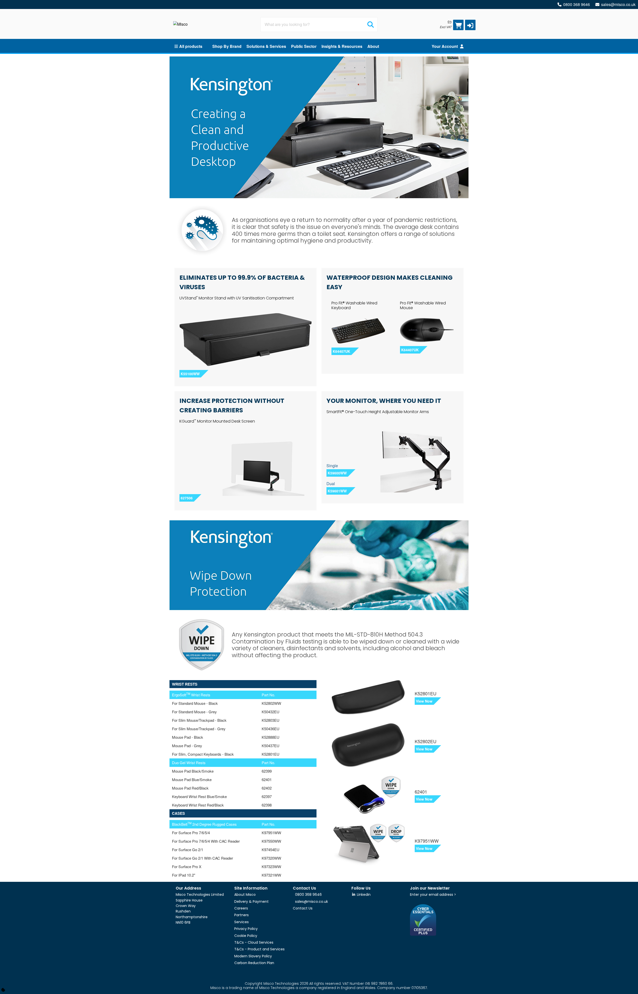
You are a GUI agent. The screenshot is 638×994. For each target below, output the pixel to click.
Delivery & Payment (251, 901)
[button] (470, 25)
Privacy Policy (246, 928)
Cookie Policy (245, 935)
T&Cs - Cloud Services (253, 942)
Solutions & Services (266, 46)
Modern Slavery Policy (253, 956)
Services (241, 921)
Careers (241, 908)
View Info (311, 703)
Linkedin (363, 894)
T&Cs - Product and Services (259, 949)
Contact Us (303, 908)
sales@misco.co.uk (618, 4)
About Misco (245, 894)
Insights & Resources (341, 46)
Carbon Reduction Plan (254, 962)
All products (190, 46)
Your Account (445, 46)
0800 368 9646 (576, 4)
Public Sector (304, 46)
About (373, 46)
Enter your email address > (433, 894)
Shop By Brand (226, 46)
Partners (241, 914)
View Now (424, 701)
